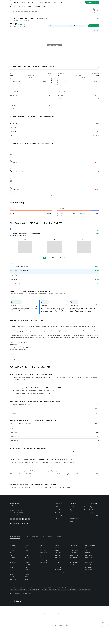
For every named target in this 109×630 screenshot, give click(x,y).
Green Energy (43, 550)
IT (25, 547)
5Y (64, 257)
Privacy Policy (88, 507)
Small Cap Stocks (74, 550)
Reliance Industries (14, 547)
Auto (26, 552)
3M (48, 257)
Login (80, 2)
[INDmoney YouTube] (20, 519)
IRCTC (11, 567)
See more (53, 195)
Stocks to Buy (88, 567)
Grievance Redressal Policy (91, 515)
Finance (27, 574)
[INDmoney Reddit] (26, 519)
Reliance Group (58, 550)
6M (53, 257)
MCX (29, 593)
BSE (26, 593)
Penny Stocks (73, 552)
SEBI (19, 593)
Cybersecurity (43, 562)
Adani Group (58, 547)
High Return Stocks (75, 557)
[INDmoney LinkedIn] (14, 519)
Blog (71, 510)
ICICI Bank (12, 557)
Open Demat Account (92, 2)
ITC (10, 569)
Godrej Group (58, 564)
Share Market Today (90, 545)
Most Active (88, 552)
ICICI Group (58, 567)
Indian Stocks (31, 2)
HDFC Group (58, 557)
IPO (49, 2)
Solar (41, 555)
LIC (10, 572)
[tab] (15, 537)
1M (44, 257)
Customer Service (75, 515)
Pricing (60, 2)
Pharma (27, 550)
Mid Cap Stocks (74, 547)
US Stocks (23, 2)
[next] (97, 306)
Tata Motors (12, 545)
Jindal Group (58, 569)
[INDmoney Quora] (29, 519)
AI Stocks (42, 545)
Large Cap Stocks (74, 545)
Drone (41, 557)
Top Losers (88, 550)
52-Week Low (88, 557)
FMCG (26, 555)
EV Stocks (42, 547)
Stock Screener (74, 564)
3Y (60, 257)
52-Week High (88, 555)
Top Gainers (88, 547)
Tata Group (58, 545)
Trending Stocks (89, 564)
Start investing (93, 26)
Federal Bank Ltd (17, 189)
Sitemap (72, 521)
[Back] (10, 11)
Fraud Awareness (74, 518)
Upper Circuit (88, 560)
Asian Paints (13, 579)
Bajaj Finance (13, 562)
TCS (11, 555)
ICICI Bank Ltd (16, 154)
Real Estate (27, 564)
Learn (71, 513)
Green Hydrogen (44, 560)
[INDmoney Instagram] (23, 519)
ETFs (37, 2)
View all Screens (74, 562)
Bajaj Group (58, 552)
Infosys (11, 560)
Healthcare (27, 579)
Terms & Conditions (89, 510)
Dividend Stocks (74, 555)
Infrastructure (28, 562)
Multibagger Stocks (75, 560)
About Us (72, 507)
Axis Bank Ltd (16, 181)
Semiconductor (43, 552)
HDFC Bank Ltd (16, 162)
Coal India (12, 576)
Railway (27, 569)
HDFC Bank (12, 550)
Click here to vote (93, 359)
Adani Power (13, 564)
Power (26, 560)
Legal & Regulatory (89, 513)
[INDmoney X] (17, 519)
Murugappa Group (59, 572)
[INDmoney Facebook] (11, 519)
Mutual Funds (43, 2)
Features (55, 2)
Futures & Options (60, 515)
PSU (26, 567)
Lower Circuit (88, 562)
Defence (27, 557)
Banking (27, 545)
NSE (23, 593)
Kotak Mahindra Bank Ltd (19, 171)
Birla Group (57, 555)
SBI (10, 552)
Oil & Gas (27, 576)
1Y (56, 257)
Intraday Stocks (89, 569)
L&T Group (57, 562)
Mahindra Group (59, 560)
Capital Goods (28, 572)
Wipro (11, 574)
